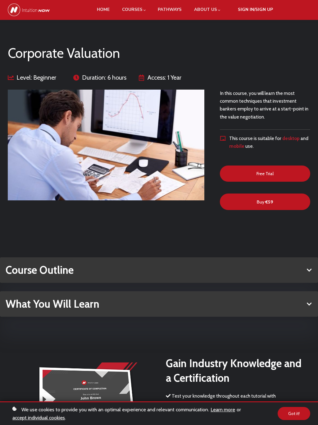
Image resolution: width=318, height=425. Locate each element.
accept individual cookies (38, 417)
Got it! (294, 413)
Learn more (223, 409)
